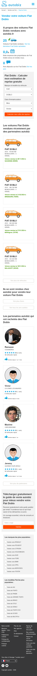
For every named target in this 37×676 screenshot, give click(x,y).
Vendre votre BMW (12, 561)
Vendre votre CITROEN (14, 548)
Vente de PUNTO (12, 590)
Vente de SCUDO (12, 613)
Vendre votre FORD (13, 558)
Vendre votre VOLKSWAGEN (15, 552)
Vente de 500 (11, 587)
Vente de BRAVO (12, 600)
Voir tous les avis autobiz (18, 308)
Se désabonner (18, 633)
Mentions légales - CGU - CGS (6, 630)
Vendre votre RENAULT (14, 542)
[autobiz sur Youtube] (6, 665)
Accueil (4, 10)
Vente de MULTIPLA (13, 616)
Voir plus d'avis (18, 301)
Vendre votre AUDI (12, 555)
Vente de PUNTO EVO (13, 610)
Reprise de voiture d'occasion (29, 638)
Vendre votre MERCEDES (15, 568)
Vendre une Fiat (12, 10)
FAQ (15, 631)
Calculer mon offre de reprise (18, 114)
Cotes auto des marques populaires (30, 645)
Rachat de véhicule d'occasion (29, 627)
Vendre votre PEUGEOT (14, 545)
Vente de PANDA (12, 594)
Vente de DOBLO (12, 607)
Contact (16, 636)
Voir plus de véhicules (18, 281)
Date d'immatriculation (13, 99)
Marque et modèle (16, 85)
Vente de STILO (12, 603)
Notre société (5, 626)
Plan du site (17, 626)
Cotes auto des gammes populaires (30, 651)
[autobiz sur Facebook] (3, 665)
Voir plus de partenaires (18, 483)
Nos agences (18, 628)
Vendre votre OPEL (13, 565)
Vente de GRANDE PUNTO (15, 597)
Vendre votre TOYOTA (13, 571)
